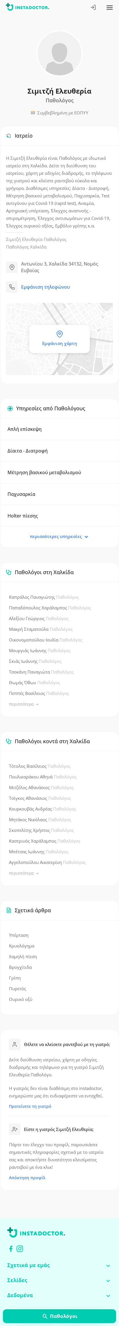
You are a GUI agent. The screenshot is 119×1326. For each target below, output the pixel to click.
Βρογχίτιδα (20, 967)
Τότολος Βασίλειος (39, 766)
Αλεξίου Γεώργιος (38, 618)
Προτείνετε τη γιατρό (30, 1106)
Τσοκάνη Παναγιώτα (41, 672)
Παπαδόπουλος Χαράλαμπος (50, 608)
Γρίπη (15, 978)
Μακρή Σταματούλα (40, 629)
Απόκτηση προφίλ (27, 1177)
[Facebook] (10, 1248)
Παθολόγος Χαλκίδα (26, 247)
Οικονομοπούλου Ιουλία (45, 640)
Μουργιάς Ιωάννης (39, 650)
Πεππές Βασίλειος (39, 693)
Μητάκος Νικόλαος (40, 819)
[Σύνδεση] (93, 8)
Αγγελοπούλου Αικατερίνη (47, 862)
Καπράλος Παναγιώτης (44, 597)
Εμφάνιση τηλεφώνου (45, 287)
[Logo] (27, 8)
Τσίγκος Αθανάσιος (40, 798)
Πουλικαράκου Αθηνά (43, 777)
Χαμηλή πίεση (23, 956)
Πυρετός (17, 988)
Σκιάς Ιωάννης (35, 661)
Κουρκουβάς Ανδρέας (42, 809)
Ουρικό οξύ (20, 999)
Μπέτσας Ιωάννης (38, 851)
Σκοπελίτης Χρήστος (41, 830)
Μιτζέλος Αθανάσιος (41, 787)
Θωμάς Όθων (34, 682)
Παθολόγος (55, 239)
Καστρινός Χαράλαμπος (44, 841)
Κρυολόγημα (21, 946)
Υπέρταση (19, 935)
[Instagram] (20, 1249)
